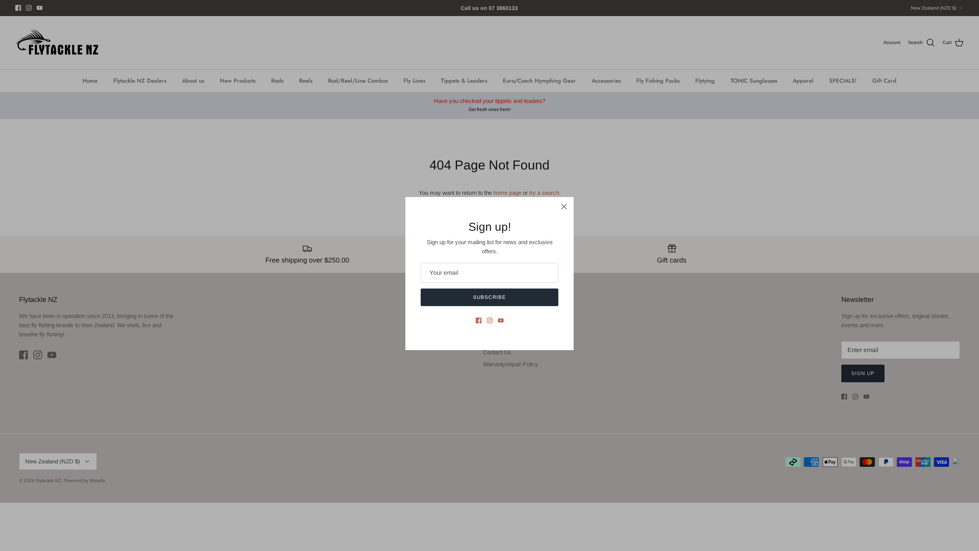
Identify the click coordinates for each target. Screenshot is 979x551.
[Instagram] (490, 320)
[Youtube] (501, 320)
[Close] (564, 206)
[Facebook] (478, 320)
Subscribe (489, 297)
